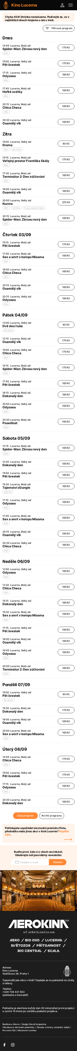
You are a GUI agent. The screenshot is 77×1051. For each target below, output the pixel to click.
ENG (6, 53)
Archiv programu (51, 815)
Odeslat (57, 862)
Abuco (16, 1024)
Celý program (25, 815)
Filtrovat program (62, 28)
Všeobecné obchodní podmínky (18, 1027)
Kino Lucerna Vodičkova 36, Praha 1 (15, 972)
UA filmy (16, 208)
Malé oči (7, 492)
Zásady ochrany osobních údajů (53, 1027)
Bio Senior (17, 149)
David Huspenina (37, 1024)
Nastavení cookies (27, 1030)
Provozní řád (9, 1030)
